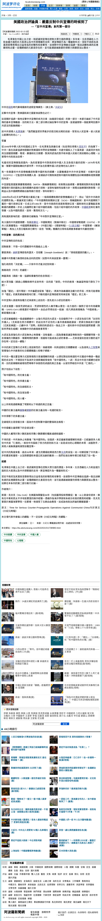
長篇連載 (22, 888)
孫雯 (47, 716)
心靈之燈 (47, 881)
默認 (97, 34)
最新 (28, 9)
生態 (16, 871)
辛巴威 (77, 716)
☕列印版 (83, 15)
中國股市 (20, 716)
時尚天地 (66, 895)
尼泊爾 (41, 718)
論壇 (76, 5)
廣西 (18, 713)
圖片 (65, 11)
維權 (94, 867)
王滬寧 (28, 716)
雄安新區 (54, 716)
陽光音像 (22, 906)
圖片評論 (12, 878)
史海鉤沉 (28, 881)
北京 (63, 452)
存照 (98, 9)
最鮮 (10, 895)
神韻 (23, 713)
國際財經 (58, 867)
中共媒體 (8, 535)
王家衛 (33, 718)
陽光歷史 (68, 902)
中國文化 (12, 885)
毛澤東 (19, 131)
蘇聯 (22, 410)
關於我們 (62, 912)
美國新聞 (24, 867)
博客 (83, 5)
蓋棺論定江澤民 (25, 902)
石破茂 (41, 716)
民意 (58, 11)
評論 (43, 5)
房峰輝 (91, 716)
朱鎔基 (12, 713)
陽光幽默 (77, 902)
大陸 (31, 867)
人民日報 (74, 225)
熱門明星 (37, 892)
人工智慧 (93, 347)
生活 (51, 5)
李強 (34, 716)
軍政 (16, 867)
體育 (10, 871)
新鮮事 (59, 5)
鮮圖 (30, 899)
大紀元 (58, 107)
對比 (92, 9)
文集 (66, 9)
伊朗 (6, 713)
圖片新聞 (35, 871)
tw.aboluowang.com (35, 2)
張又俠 (90, 713)
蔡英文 (12, 718)
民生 (88, 867)
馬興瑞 (34, 713)
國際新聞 (49, 867)
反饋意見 (72, 912)
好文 (82, 9)
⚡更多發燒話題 (11, 709)
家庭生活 (37, 881)
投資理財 (51, 885)
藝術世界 (22, 885)
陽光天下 (87, 902)
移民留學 (57, 895)
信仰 (27, 871)
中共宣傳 (21, 535)
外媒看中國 (43, 9)
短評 (76, 9)
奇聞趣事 (76, 895)
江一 (32, 523)
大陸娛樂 (18, 892)
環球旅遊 (12, 899)
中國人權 (34, 535)
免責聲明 (82, 912)
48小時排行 (10, 729)
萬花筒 (85, 895)
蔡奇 (6, 718)
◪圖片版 (90, 15)
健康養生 (18, 881)
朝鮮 (29, 410)
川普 (28, 713)
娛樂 (68, 5)
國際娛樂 (57, 892)
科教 (77, 867)
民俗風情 (22, 899)
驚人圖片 (12, 902)
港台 (22, 871)
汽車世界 (47, 895)
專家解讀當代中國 (42, 902)
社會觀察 (37, 895)
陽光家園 (12, 906)
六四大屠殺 (81, 713)
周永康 (26, 718)
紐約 (10, 107)
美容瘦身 (32, 885)
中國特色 (8, 541)
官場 (83, 867)
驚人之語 (53, 9)
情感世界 (28, 895)
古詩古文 (41, 885)
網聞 (72, 867)
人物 (66, 867)
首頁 (28, 5)
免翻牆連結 (93, 2)
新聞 (35, 5)
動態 (61, 9)
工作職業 (76, 881)
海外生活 (57, 881)
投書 (87, 9)
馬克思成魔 (43, 713)
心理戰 (20, 541)
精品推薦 (76, 892)
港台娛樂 (47, 892)
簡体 (85, 2)
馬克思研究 (57, 902)
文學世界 (12, 888)
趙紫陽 (19, 718)
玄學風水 (66, 881)
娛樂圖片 (86, 892)
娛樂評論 (66, 892)
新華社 (34, 222)
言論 (36, 9)
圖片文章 (32, 888)
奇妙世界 (93, 895)
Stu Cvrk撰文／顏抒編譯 (19, 34)
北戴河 (69, 716)
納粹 (15, 252)
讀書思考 (71, 885)
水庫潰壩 (54, 713)
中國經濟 (86, 207)
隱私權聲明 (93, 912)
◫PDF (97, 15)
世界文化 (61, 885)
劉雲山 (84, 716)
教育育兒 (86, 881)
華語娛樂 (28, 892)
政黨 (71, 9)
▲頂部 (61, 915)
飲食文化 (18, 895)
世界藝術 (90, 885)
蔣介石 (62, 716)
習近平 (82, 146)
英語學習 (80, 885)
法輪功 (7, 716)
